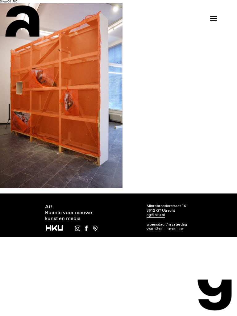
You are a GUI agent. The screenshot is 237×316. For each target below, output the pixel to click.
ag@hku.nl (156, 215)
